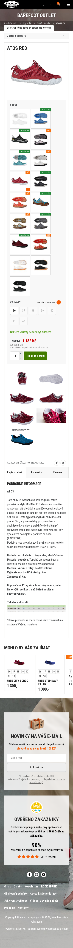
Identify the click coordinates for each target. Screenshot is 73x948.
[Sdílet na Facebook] (57, 463)
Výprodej (27, 23)
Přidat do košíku (35, 356)
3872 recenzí (48, 857)
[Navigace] (68, 4)
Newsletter (31, 886)
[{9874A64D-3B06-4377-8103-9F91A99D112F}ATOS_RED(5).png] (51, 398)
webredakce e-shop (57, 928)
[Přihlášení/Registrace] (50, 4)
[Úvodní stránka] (11, 4)
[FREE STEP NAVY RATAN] (50, 662)
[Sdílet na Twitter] (63, 463)
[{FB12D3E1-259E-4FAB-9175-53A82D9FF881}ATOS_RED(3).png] (51, 378)
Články (18, 886)
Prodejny (9, 907)
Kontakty (23, 907)
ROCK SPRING (49, 886)
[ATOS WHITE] (20, 119)
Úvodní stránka (11, 23)
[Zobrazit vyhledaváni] (42, 4)
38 (33, 310)
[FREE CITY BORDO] (19, 662)
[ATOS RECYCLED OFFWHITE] (20, 265)
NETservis (20, 928)
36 (14, 310)
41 (14, 321)
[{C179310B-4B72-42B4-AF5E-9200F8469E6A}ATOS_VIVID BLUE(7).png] (21, 437)
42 (23, 321)
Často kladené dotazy (43, 893)
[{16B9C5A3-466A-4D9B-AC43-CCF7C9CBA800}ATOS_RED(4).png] (21, 398)
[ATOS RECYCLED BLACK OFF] (41, 265)
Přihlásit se (36, 767)
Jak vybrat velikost (15, 900)
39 (42, 310)
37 (23, 310)
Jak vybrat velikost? (46, 302)
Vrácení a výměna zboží (44, 900)
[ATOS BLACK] (20, 286)
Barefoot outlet (43, 23)
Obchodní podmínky (15, 893)
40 (51, 310)
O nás (7, 886)
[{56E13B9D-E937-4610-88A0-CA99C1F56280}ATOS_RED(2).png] (21, 378)
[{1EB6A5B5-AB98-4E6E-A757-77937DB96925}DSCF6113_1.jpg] (51, 417)
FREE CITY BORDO (17, 680)
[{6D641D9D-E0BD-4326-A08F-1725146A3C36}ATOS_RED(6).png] (21, 417)
